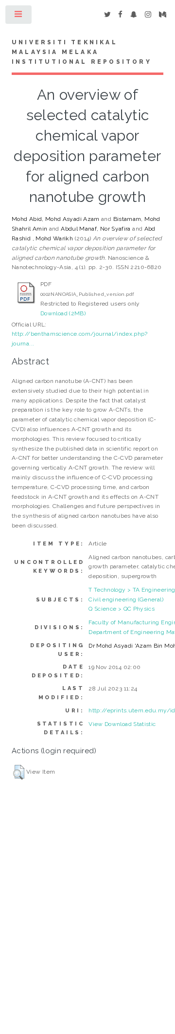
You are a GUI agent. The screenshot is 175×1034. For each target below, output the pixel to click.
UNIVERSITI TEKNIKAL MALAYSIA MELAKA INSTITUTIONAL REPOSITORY (82, 52)
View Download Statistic (122, 724)
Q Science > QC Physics (121, 608)
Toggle (19, 16)
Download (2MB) (63, 313)
